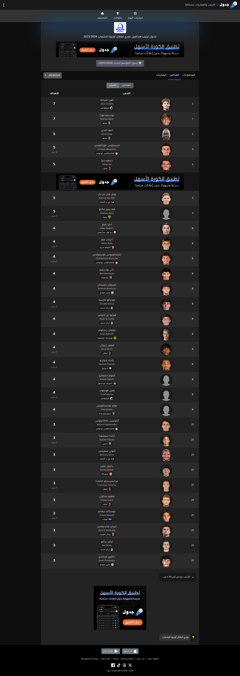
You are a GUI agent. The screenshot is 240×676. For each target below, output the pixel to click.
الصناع (112, 85)
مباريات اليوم (135, 18)
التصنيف (102, 18)
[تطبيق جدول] (120, 49)
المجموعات (188, 75)
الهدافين (174, 75)
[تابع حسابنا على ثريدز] (124, 665)
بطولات (117, 18)
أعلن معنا (105, 659)
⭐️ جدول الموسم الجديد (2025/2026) (120, 63)
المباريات (161, 75)
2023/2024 (54, 75)
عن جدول (140, 659)
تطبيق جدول (153, 659)
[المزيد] (4, 5)
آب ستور (128, 651)
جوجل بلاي (108, 651)
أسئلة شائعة (127, 659)
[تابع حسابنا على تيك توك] (118, 665)
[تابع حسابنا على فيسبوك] (113, 665)
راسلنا (116, 659)
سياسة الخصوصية (90, 659)
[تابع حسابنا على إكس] (130, 665)
